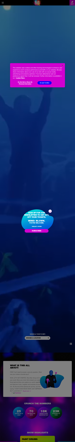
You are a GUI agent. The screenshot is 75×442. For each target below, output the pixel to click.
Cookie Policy (20, 78)
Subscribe (36, 231)
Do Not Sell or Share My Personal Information (25, 83)
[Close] (62, 65)
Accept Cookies (44, 83)
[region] (37, 75)
